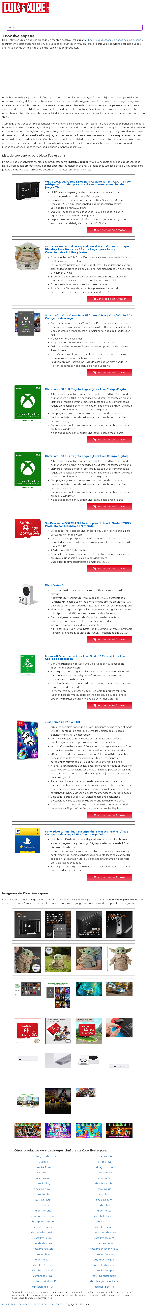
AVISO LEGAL (41, 1304)
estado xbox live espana (127, 40)
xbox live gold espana (99, 40)
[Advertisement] (73, 73)
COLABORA (25, 1304)
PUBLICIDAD (9, 1304)
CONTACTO (57, 1304)
